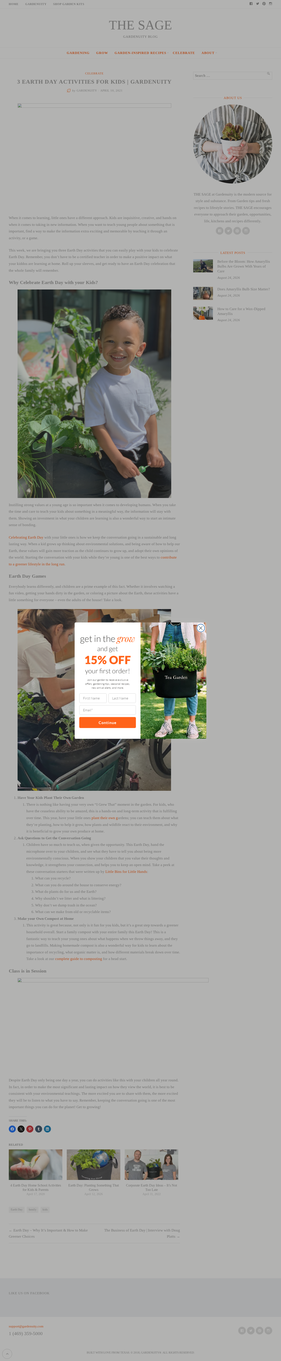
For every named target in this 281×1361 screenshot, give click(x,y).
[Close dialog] (201, 628)
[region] (57, 1329)
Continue (108, 722)
